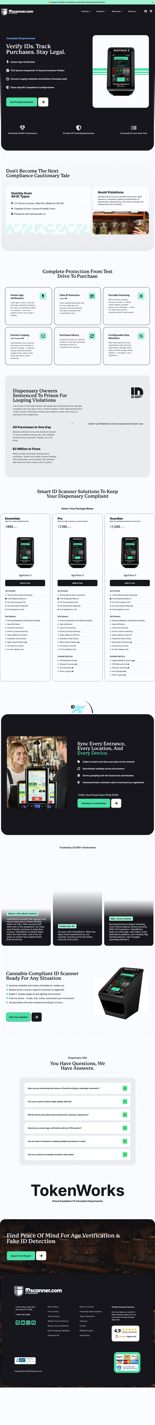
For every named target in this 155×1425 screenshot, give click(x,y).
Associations (85, 1335)
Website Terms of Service (58, 1321)
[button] (3, 907)
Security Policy (54, 1316)
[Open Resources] (122, 11)
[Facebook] (33, 1323)
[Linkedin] (18, 1323)
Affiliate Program (86, 1331)
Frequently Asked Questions (91, 1311)
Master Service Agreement (58, 1326)
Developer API (53, 1335)
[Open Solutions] (105, 11)
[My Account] (145, 11)
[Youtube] (23, 1323)
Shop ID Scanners (87, 1307)
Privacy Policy (53, 1311)
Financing (83, 1321)
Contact (83, 1326)
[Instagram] (28, 1323)
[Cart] (151, 11)
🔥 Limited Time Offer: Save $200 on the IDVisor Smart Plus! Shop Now (76, 2)
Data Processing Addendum (59, 1331)
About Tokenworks (87, 1316)
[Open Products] (90, 11)
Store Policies (53, 1307)
